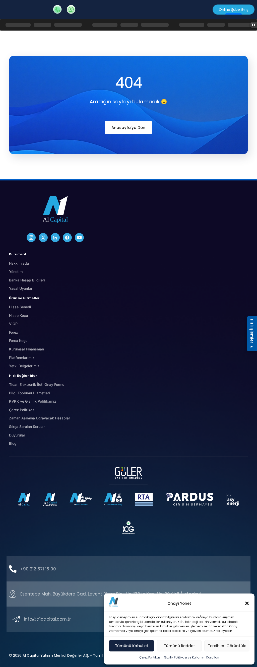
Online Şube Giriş (233, 9)
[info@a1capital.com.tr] (16, 619)
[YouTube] (79, 237)
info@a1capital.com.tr (47, 619)
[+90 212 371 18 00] (13, 569)
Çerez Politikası (150, 657)
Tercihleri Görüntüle (227, 645)
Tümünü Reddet (179, 645)
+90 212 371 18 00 (38, 569)
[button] (246, 603)
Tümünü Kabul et (131, 645)
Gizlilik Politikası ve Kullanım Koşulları (191, 657)
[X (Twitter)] (43, 237)
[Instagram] (31, 237)
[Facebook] (67, 237)
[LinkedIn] (55, 237)
